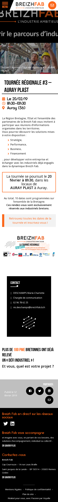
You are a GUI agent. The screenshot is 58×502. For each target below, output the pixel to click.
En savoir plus (8, 445)
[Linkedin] (49, 391)
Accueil (5, 67)
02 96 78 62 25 (20, 302)
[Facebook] (30, 391)
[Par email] (49, 400)
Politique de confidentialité (38, 489)
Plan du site (28, 494)
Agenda (16, 67)
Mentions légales (13, 489)
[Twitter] (40, 391)
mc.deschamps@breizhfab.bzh (29, 307)
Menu (5, 7)
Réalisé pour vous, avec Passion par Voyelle (29, 498)
